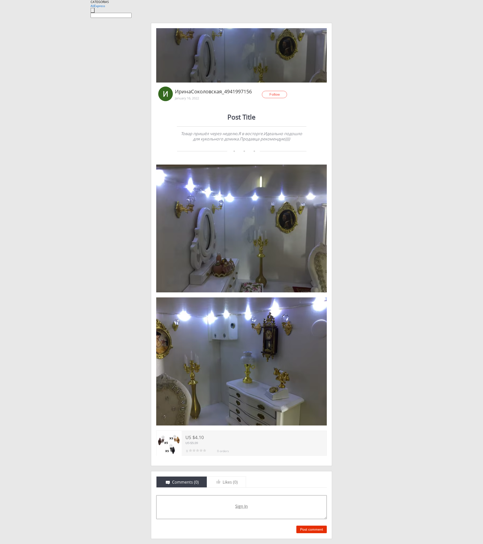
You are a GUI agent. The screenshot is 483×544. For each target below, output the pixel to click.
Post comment (311, 529)
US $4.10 (194, 437)
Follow (274, 94)
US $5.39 (191, 443)
